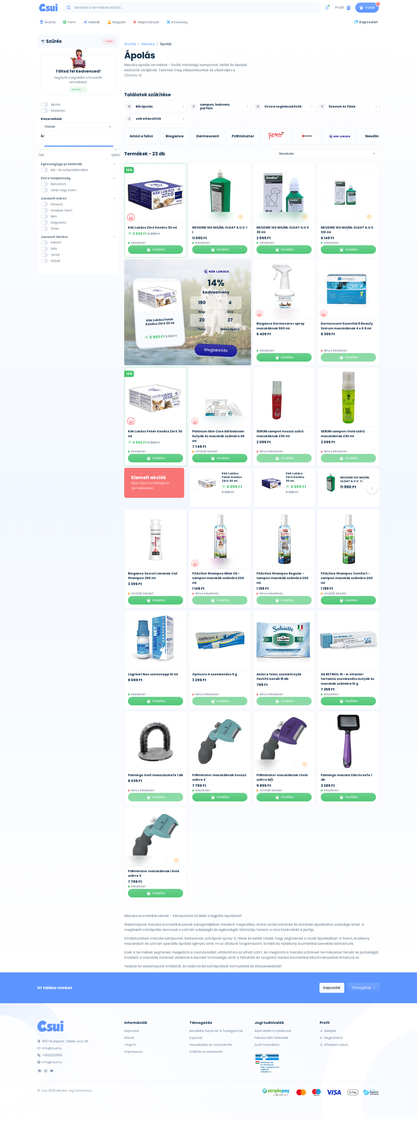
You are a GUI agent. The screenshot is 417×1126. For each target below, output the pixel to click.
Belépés (330, 1031)
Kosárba (159, 249)
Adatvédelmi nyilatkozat (273, 1031)
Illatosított (58, 184)
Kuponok (195, 1038)
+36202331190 (51, 1055)
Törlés (109, 41)
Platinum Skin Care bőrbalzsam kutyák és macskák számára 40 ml (218, 436)
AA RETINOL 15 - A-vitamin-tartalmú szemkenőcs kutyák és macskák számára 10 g (347, 679)
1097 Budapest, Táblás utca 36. (65, 1041)
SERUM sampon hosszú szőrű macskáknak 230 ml (279, 433)
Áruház (130, 44)
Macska (148, 44)
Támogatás (361, 987)
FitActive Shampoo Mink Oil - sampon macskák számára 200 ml (218, 578)
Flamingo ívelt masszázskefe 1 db (155, 775)
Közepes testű (61, 210)
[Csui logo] (48, 8)
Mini (54, 216)
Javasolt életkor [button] (54, 237)
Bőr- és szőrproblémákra (69, 170)
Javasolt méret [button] (53, 198)
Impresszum (133, 1052)
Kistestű (57, 204)
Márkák (94, 22)
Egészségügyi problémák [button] (61, 164)
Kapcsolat (332, 987)
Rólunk (129, 1038)
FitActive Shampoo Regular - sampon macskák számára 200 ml (282, 578)
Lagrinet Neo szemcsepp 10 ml (153, 674)
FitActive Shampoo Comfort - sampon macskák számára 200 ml (347, 578)
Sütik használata (267, 1045)
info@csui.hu (51, 1048)
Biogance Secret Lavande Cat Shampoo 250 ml (152, 575)
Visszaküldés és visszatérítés (210, 1045)
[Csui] (50, 1025)
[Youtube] (52, 1071)
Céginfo (130, 1045)
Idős (54, 248)
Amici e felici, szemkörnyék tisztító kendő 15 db (278, 676)
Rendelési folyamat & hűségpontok (216, 1031)
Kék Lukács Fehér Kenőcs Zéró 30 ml (232, 477)
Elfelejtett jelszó (336, 1045)
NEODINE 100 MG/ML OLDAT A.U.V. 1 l (355, 479)
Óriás (55, 228)
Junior (55, 254)
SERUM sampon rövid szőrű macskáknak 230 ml (343, 433)
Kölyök (55, 261)
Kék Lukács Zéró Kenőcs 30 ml (152, 227)
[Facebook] (39, 1071)
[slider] (41, 146)
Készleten (58, 110)
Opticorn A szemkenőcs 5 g (214, 674)
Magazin (119, 22)
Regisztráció (333, 1038)
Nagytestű (58, 222)
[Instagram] (45, 1071)
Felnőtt (56, 242)
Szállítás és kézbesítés (206, 1052)
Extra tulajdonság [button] (55, 178)
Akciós (55, 104)
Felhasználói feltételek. (272, 1038)
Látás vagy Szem (63, 190)
